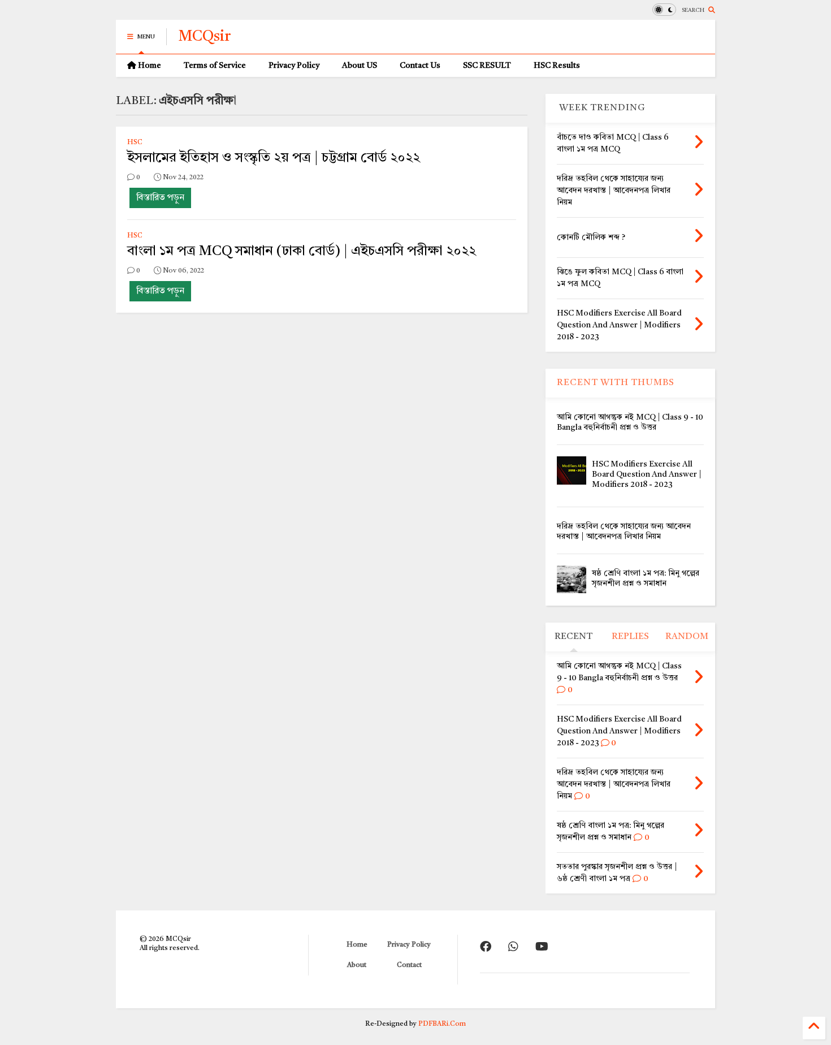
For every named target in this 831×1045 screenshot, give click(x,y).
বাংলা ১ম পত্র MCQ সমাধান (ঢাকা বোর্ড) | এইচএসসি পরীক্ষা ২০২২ (301, 251)
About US (359, 66)
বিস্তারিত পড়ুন (160, 197)
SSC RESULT (487, 66)
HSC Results (557, 66)
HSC (134, 142)
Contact (409, 965)
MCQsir (204, 36)
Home (148, 66)
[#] (485, 947)
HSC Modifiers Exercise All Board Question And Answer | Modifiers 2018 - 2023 (647, 474)
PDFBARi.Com (442, 1024)
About (356, 965)
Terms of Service (215, 66)
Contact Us (420, 66)
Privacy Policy (294, 66)
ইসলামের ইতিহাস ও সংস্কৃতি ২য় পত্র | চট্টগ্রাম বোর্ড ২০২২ (273, 158)
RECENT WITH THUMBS (615, 382)
